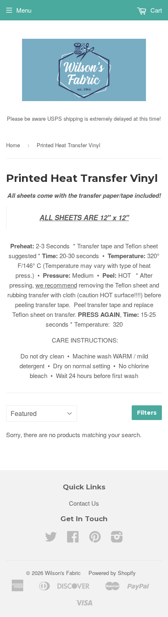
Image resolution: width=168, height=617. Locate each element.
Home (13, 145)
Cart (155, 10)
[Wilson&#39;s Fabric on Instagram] (117, 539)
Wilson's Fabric (63, 573)
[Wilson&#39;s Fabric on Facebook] (73, 539)
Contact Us (84, 503)
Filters (147, 412)
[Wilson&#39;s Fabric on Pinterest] (95, 539)
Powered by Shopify (112, 573)
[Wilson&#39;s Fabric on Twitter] (51, 539)
